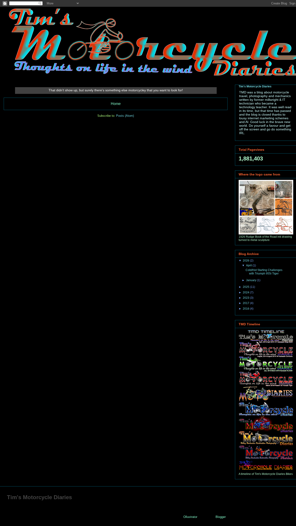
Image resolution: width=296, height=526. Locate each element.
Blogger (220, 517)
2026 (246, 260)
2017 (246, 303)
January (251, 280)
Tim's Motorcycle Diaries (255, 86)
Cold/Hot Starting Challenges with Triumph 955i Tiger (264, 271)
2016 (246, 308)
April (249, 265)
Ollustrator (190, 517)
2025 (246, 287)
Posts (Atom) (125, 115)
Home (116, 104)
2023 (246, 297)
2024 (246, 292)
